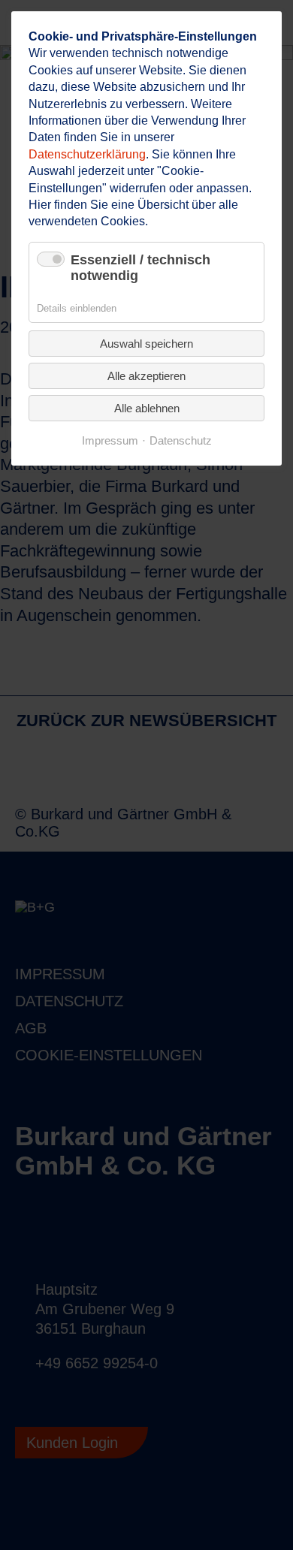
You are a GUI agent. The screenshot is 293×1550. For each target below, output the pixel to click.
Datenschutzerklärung (87, 154)
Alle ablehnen (147, 408)
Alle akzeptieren (146, 375)
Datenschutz (181, 441)
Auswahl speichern (146, 343)
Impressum (110, 441)
